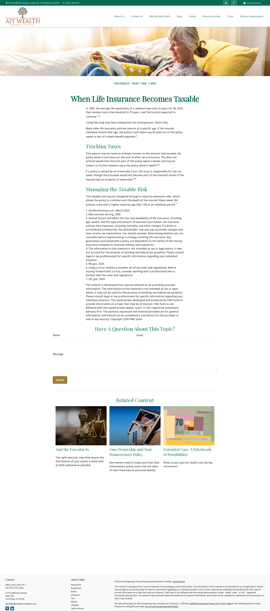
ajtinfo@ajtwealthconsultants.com (21, 603)
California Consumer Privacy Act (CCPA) (207, 603)
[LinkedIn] (226, 3)
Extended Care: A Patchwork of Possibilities (187, 452)
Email (139, 335)
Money (74, 601)
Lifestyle (74, 605)
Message (58, 354)
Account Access (254, 3)
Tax (72, 598)
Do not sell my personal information (161, 606)
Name (56, 335)
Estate (74, 591)
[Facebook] (234, 3)
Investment (76, 588)
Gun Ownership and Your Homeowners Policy (130, 452)
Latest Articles (77, 608)
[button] (119, 16)
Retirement (76, 584)
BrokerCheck (179, 581)
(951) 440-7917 (73, 3)
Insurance (75, 595)
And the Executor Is (72, 449)
